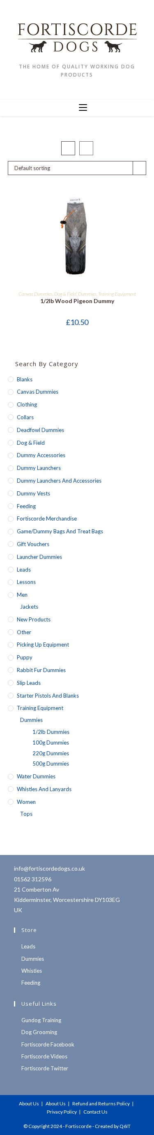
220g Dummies (50, 753)
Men (22, 594)
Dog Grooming (39, 1032)
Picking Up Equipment (43, 644)
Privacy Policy (62, 1112)
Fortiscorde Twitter (44, 1068)
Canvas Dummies (35, 294)
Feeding (26, 506)
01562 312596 (32, 879)
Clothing (27, 404)
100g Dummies (50, 742)
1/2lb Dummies (50, 732)
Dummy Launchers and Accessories (59, 480)
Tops (26, 813)
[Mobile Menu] (83, 108)
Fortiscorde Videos (44, 1056)
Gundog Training (41, 1020)
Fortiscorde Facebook (47, 1044)
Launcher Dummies (39, 556)
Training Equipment (117, 294)
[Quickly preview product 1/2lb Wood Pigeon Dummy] (144, 205)
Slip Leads (29, 683)
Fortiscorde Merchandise (47, 518)
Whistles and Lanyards (44, 789)
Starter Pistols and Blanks (48, 695)
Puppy (24, 657)
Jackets (29, 606)
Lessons (26, 582)
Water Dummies (36, 776)
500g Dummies (50, 763)
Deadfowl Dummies (40, 430)
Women (26, 802)
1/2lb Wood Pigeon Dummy (77, 300)
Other (24, 632)
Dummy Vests (33, 493)
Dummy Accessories (41, 455)
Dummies (87, 294)
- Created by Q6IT (111, 1126)
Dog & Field (65, 294)
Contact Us (95, 1112)
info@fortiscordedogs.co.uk (49, 868)
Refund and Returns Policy (101, 1103)
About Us (29, 1103)
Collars (25, 417)
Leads (24, 569)
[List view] (86, 148)
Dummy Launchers (39, 468)
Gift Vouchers (33, 544)
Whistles (31, 970)
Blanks (24, 379)
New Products (34, 619)
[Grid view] (68, 148)
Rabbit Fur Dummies (41, 670)
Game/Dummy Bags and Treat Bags (60, 531)
